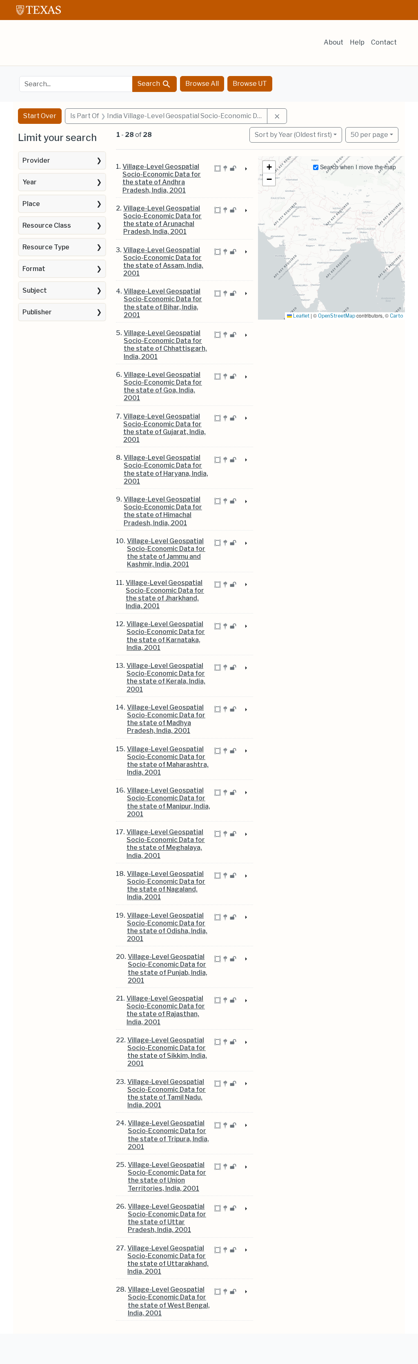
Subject (34, 290)
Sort (293, 135)
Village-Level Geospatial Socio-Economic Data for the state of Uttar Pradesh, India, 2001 (167, 1218)
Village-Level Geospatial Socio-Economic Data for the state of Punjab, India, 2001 (167, 968)
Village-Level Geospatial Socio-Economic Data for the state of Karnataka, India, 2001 (166, 636)
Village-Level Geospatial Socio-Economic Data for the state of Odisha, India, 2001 (167, 927)
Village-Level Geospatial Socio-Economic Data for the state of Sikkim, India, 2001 (167, 1052)
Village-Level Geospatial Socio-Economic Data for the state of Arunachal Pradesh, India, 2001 (162, 220)
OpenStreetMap (336, 316)
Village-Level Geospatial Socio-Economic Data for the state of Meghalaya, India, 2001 (166, 844)
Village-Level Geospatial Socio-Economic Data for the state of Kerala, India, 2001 (166, 677)
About (333, 42)
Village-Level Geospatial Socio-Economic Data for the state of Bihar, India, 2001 (163, 303)
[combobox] (76, 84)
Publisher (37, 312)
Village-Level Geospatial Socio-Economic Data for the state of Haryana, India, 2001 (166, 469)
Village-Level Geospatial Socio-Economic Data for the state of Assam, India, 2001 (163, 262)
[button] (269, 167)
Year (29, 182)
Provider (36, 160)
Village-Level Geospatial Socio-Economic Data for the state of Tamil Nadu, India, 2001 (166, 1093)
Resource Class (46, 225)
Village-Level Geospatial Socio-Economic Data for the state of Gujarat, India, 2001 (164, 428)
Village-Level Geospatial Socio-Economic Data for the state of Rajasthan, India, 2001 (166, 1010)
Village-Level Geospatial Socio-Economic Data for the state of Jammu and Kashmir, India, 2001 (166, 553)
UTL (79, 1350)
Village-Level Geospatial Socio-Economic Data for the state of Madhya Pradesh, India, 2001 (166, 719)
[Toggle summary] (245, 169)
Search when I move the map (357, 167)
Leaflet (300, 316)
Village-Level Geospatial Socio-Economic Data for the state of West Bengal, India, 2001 (169, 1301)
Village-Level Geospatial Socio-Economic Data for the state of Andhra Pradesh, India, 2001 (161, 178)
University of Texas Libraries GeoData (79, 45)
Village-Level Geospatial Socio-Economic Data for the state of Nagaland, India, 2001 (166, 885)
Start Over (39, 116)
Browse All (202, 83)
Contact (384, 42)
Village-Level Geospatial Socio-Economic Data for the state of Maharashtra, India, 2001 (168, 761)
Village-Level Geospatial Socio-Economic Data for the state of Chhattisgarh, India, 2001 (165, 345)
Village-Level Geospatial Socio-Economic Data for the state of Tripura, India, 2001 (168, 1135)
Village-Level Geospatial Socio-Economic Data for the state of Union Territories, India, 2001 (167, 1176)
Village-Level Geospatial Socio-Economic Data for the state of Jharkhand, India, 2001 (165, 594)
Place (31, 204)
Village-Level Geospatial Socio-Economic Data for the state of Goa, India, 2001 (163, 386)
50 (369, 134)
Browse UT (250, 83)
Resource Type (45, 247)
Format (33, 269)
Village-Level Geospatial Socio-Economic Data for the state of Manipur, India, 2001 (168, 802)
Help (357, 42)
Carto (396, 316)
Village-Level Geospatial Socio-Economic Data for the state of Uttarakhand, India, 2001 (168, 1260)
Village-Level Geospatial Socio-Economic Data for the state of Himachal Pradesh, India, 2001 (163, 511)
